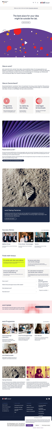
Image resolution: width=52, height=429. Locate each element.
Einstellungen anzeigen (46, 425)
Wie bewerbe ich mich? (19, 405)
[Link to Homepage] (6, 399)
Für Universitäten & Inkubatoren (42, 406)
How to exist (29, 405)
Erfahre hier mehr (10, 218)
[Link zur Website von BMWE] (5, 2)
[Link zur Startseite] (45, 2)
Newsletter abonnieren (33, 8)
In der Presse (41, 411)
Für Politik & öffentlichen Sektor (42, 409)
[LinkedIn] (46, 399)
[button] (26, 42)
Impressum (41, 427)
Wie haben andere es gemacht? (18, 410)
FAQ (15, 412)
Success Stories (5, 409)
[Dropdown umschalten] (48, 290)
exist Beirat (41, 415)
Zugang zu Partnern (30, 407)
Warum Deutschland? (6, 407)
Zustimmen (29, 425)
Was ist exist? (5, 405)
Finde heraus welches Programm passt (12, 160)
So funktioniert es (5, 410)
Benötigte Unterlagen (18, 407)
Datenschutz (34, 427)
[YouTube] (49, 399)
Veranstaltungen (30, 409)
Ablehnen (37, 425)
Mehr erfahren (26, 22)
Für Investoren (41, 413)
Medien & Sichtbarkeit (31, 411)
